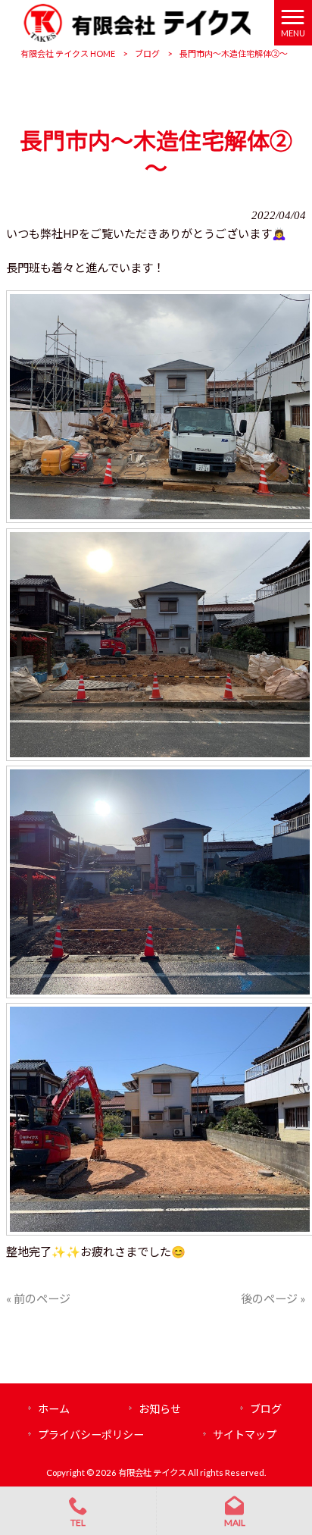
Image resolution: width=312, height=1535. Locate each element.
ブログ (147, 53)
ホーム (54, 1408)
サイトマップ (244, 1434)
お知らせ (160, 1408)
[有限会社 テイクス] (136, 21)
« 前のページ (38, 1298)
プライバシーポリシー (91, 1434)
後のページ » (273, 1298)
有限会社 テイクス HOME (67, 53)
